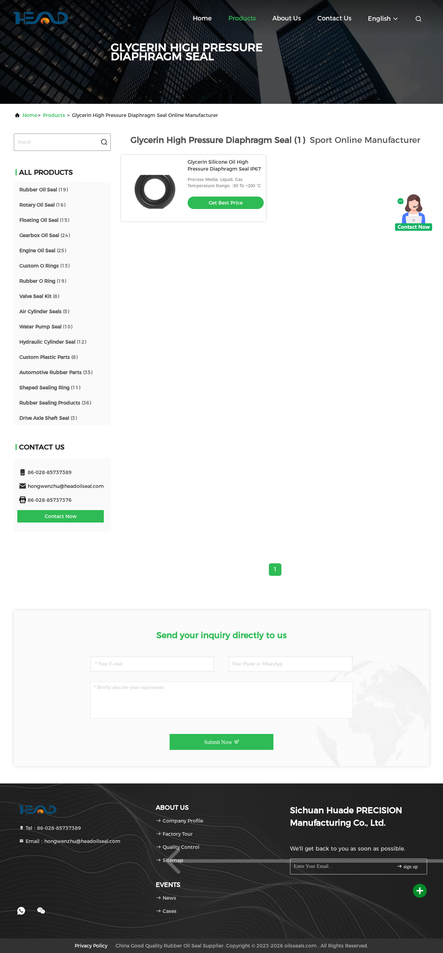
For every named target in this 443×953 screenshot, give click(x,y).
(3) (48, 418)
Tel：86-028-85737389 (52, 828)
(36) (55, 403)
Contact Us (334, 18)
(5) (44, 311)
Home (202, 18)
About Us (286, 18)
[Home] (41, 17)
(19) (43, 190)
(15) (44, 220)
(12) (52, 342)
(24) (44, 235)
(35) (55, 372)
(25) (42, 250)
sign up (410, 866)
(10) (45, 327)
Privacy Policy (91, 946)
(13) (44, 266)
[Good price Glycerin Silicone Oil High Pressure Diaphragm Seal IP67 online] (154, 188)
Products (242, 18)
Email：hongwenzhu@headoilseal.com (72, 841)
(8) (39, 296)
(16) (42, 205)
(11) (49, 387)
